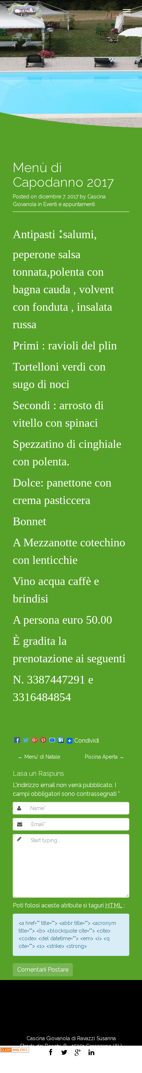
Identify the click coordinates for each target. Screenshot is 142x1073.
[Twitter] (25, 740)
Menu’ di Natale (39, 757)
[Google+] (34, 740)
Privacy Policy (52, 1069)
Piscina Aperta (104, 757)
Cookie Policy (90, 1069)
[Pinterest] (43, 740)
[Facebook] (17, 740)
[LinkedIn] (60, 740)
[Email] (52, 740)
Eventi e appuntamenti (69, 204)
